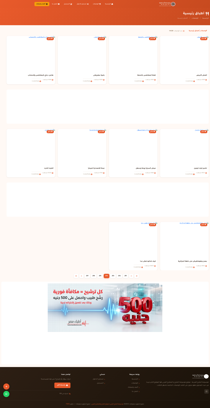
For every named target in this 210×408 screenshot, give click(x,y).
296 (93, 276)
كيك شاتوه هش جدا (148, 261)
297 (87, 276)
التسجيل (67, 4)
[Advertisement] (107, 106)
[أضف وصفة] (6, 386)
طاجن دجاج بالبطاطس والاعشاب (40, 75)
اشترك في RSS (64, 394)
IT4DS (68, 404)
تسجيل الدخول (81, 4)
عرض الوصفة (183, 70)
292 (119, 276)
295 (100, 276)
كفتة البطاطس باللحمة (146, 75)
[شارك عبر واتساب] (6, 394)
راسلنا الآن (61, 385)
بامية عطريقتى (99, 75)
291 (125, 276)
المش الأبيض (201, 75)
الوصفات (96, 4)
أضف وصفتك (40, 4)
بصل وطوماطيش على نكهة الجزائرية (192, 261)
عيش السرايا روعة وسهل (146, 168)
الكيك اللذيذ (48, 168)
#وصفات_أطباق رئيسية (198, 31)
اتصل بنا (54, 4)
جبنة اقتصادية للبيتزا (96, 168)
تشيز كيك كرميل (200, 168)
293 (113, 276)
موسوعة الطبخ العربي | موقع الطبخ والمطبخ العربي (107, 404)
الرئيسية (108, 4)
